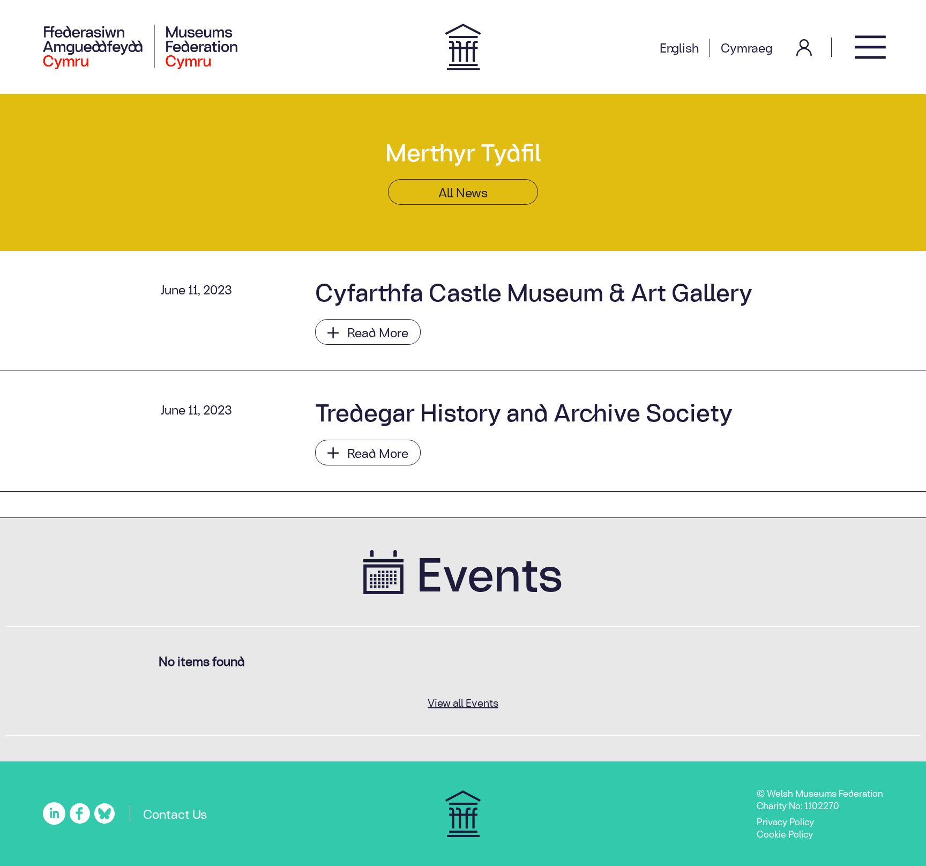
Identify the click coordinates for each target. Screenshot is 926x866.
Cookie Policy (785, 833)
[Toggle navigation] (870, 46)
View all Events (463, 702)
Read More (377, 332)
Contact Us (175, 813)
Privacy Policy (785, 821)
